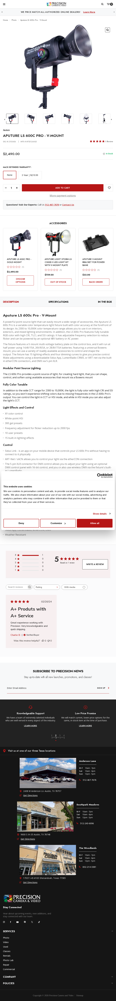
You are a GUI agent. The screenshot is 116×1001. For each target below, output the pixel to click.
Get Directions (30, 795)
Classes (6, 951)
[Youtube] (17, 922)
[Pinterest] (25, 922)
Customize (56, 523)
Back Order (96, 281)
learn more (30, 725)
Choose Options (20, 280)
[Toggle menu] (4, 4)
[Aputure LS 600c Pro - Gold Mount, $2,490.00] (20, 243)
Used (5, 946)
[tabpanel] (30, 716)
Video (6, 942)
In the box (105, 302)
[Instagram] (4, 922)
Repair (6, 964)
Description (11, 302)
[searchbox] (16, 587)
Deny (21, 523)
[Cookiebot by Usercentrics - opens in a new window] (99, 475)
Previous (4, 119)
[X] (32, 922)
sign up (101, 688)
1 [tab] (53, 738)
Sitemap (79, 995)
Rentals (6, 955)
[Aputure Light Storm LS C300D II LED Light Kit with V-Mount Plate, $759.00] (58, 243)
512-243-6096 (87, 823)
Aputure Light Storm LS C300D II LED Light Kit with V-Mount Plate (58, 262)
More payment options (63, 195)
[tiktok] (39, 922)
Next (114, 12)
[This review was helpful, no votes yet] (43, 640)
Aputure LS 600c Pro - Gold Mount (19, 261)
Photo (6, 937)
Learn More (89, 12)
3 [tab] (61, 738)
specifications (58, 302)
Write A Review (95, 564)
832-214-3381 (89, 866)
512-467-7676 (52, 204)
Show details (100, 513)
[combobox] (47, 587)
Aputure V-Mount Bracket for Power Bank (93, 262)
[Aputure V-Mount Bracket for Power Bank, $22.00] (96, 243)
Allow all (94, 523)
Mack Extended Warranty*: (17, 167)
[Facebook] (10, 922)
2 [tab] (57, 738)
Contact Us (68, 204)
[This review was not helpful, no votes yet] (48, 640)
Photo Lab (8, 960)
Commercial (9, 969)
